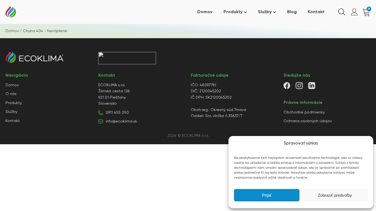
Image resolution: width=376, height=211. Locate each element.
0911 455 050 (117, 113)
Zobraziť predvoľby (335, 195)
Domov (204, 12)
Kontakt (316, 12)
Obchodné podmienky (304, 112)
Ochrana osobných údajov (308, 121)
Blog (292, 12)
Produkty (233, 12)
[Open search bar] (341, 12)
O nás (11, 94)
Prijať (267, 195)
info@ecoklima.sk (121, 121)
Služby (265, 12)
